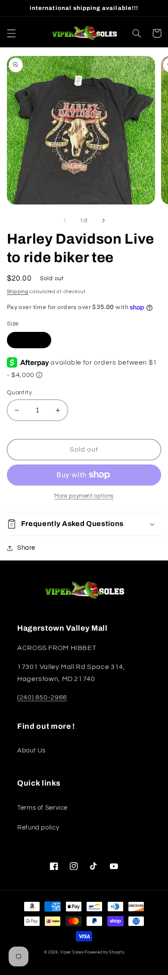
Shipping (17, 291)
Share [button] (26, 548)
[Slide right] (103, 220)
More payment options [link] (84, 496)
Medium (29, 340)
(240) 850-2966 (42, 697)
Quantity (19, 393)
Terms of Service (42, 808)
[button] (11, 33)
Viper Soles (71, 952)
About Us (31, 750)
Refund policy (38, 827)
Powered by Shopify (104, 952)
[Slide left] (64, 220)
